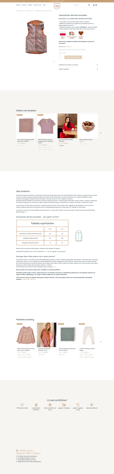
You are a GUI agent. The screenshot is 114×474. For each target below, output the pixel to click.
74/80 (40, 147)
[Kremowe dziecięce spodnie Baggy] (88, 323)
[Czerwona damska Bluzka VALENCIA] (67, 114)
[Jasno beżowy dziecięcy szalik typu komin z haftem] (26, 114)
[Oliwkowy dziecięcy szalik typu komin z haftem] (67, 323)
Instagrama (24, 279)
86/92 (44, 147)
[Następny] (100, 133)
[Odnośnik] (93, 5)
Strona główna (19, 10)
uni (22, 145)
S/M (40, 354)
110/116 (40, 149)
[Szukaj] (89, 5)
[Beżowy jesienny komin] (88, 114)
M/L (43, 354)
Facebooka (32, 279)
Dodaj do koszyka (73, 57)
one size (61, 145)
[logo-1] (57, 6)
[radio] (60, 53)
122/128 (45, 149)
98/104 (48, 147)
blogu (54, 267)
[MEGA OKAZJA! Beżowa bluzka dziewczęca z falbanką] (26, 323)
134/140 (50, 149)
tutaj (26, 212)
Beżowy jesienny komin (86, 139)
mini (19, 145)
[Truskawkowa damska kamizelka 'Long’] (46, 323)
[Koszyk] (96, 5)
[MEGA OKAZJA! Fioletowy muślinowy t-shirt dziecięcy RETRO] (46, 114)
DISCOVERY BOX (29, 10)
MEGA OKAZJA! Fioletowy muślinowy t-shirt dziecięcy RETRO (45, 141)
